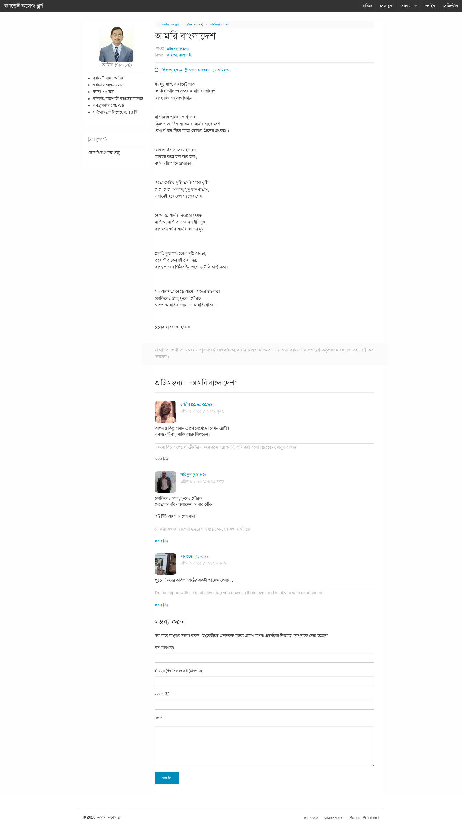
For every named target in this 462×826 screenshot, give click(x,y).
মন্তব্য (158, 717)
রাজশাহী (185, 55)
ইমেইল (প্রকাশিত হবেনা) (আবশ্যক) (178, 670)
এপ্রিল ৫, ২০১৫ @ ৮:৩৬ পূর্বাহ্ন (202, 411)
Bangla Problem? (364, 817)
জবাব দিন (161, 459)
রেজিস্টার (450, 6)
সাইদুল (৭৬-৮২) (193, 475)
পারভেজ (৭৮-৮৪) (194, 556)
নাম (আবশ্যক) (164, 647)
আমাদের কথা (334, 817)
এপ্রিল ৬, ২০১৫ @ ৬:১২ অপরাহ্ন (203, 563)
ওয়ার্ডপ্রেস (310, 817)
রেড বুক (386, 6)
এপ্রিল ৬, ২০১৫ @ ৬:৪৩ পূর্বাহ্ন (202, 481)
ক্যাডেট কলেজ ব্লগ (23, 6)
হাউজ (367, 6)
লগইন (430, 6)
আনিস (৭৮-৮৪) (194, 24)
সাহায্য (406, 6)
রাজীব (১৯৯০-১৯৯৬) (196, 404)
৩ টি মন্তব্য (224, 70)
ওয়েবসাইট (162, 694)
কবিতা (172, 55)
